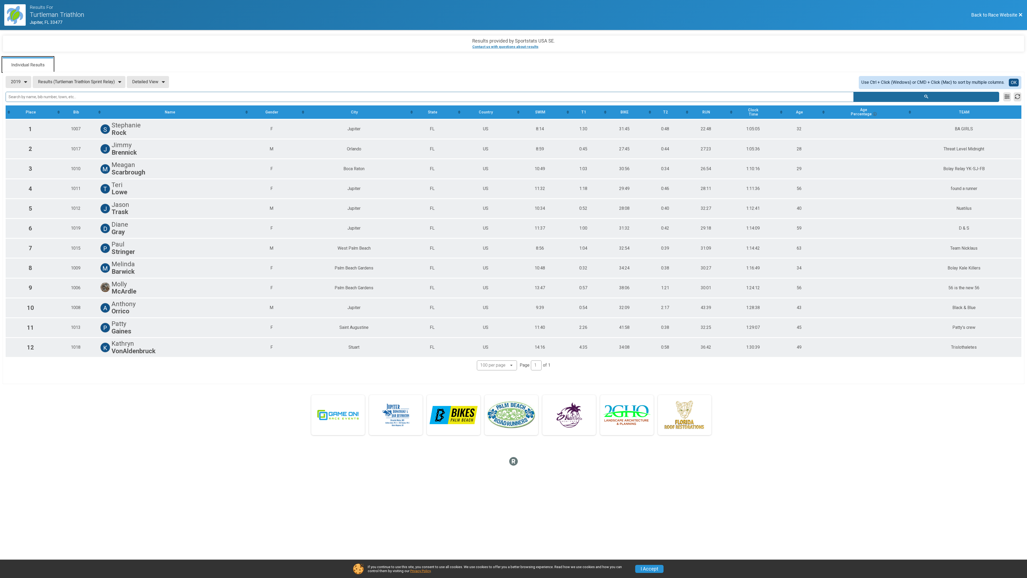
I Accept (649, 569)
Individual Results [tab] (28, 64)
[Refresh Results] (1017, 96)
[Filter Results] (1007, 96)
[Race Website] (17, 15)
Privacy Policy (420, 571)
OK (1014, 82)
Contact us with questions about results (505, 47)
